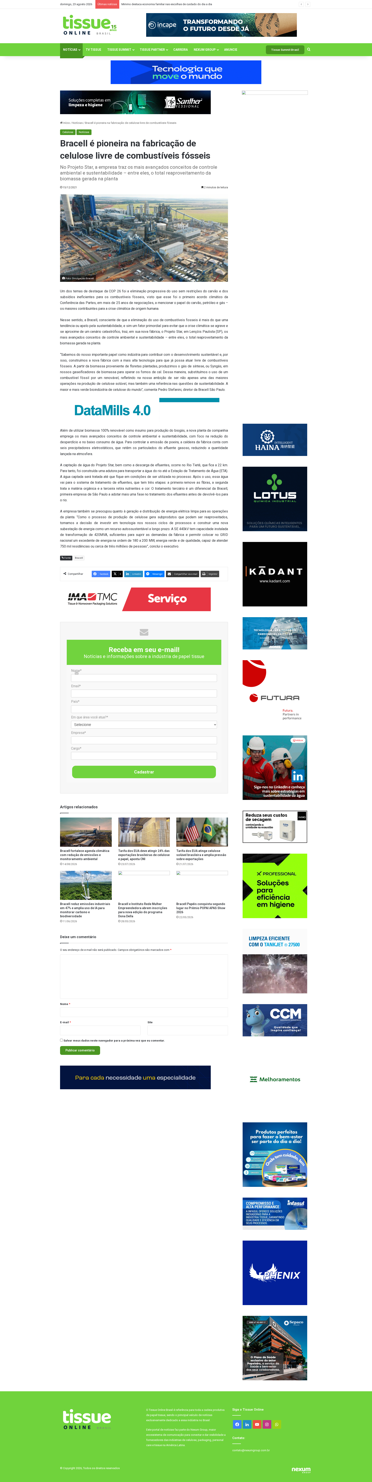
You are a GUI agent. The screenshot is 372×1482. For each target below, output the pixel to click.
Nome (65, 1004)
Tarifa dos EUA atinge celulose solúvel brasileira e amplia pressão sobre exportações (201, 855)
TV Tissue (93, 49)
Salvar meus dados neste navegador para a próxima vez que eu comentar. (114, 1040)
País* (75, 702)
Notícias (70, 49)
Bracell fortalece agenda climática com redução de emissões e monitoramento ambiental (84, 855)
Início (66, 122)
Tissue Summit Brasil (285, 49)
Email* (76, 686)
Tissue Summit (119, 49)
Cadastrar (144, 772)
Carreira (180, 49)
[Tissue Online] (89, 25)
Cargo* (76, 748)
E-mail (65, 1022)
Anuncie (230, 49)
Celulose (67, 132)
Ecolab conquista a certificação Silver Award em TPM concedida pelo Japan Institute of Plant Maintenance (187, 4)
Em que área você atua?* (89, 717)
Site (150, 1022)
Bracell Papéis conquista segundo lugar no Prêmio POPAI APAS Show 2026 (200, 908)
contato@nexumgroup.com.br (251, 1450)
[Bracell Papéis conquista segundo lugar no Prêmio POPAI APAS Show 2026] (202, 885)
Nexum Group (205, 49)
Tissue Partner (152, 49)
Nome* (76, 671)
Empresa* (78, 733)
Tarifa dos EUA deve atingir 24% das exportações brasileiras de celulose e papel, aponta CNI (144, 855)
